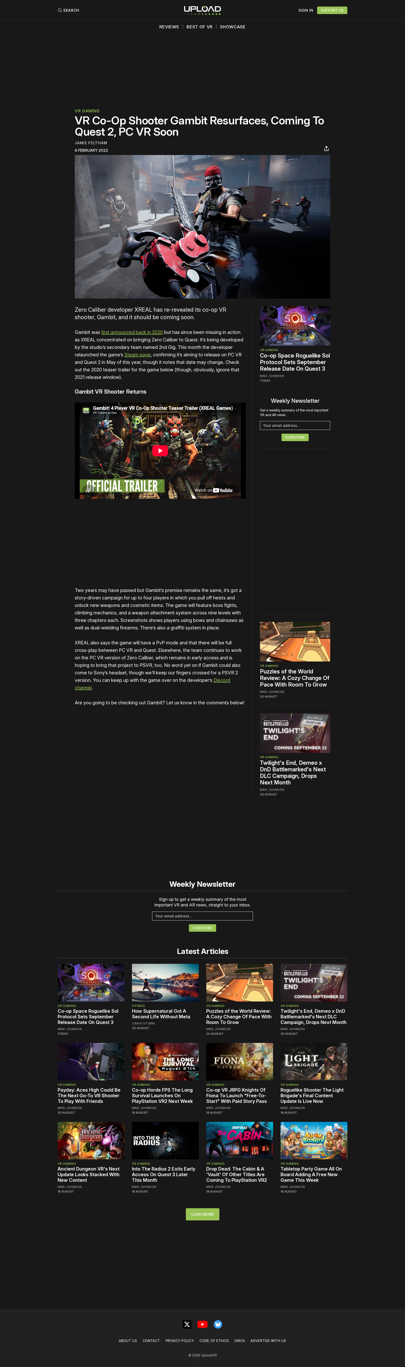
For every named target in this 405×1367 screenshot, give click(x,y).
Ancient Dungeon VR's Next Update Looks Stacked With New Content (89, 1174)
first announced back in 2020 (132, 332)
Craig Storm (143, 1023)
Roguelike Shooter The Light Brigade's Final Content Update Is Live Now (312, 1095)
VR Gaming (87, 110)
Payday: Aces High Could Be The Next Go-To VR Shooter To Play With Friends (89, 1095)
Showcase (233, 27)
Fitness (138, 1006)
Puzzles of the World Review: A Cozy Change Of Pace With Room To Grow (294, 678)
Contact (151, 1341)
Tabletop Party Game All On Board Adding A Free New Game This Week (311, 1174)
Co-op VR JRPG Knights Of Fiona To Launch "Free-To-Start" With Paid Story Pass (236, 1095)
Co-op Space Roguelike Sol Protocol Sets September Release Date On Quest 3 (295, 362)
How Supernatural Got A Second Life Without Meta (161, 1014)
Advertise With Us (268, 1341)
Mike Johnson (272, 376)
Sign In (306, 10)
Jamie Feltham (91, 143)
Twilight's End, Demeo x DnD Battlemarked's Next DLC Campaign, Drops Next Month (293, 772)
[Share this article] (326, 148)
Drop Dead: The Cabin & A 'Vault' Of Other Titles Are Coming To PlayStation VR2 (236, 1174)
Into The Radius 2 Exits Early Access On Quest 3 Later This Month (163, 1174)
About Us (128, 1341)
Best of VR (200, 27)
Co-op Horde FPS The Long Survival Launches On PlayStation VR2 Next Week (162, 1095)
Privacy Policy (180, 1341)
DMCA (240, 1341)
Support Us (332, 10)
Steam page (137, 355)
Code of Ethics (214, 1341)
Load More (202, 1214)
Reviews (169, 27)
